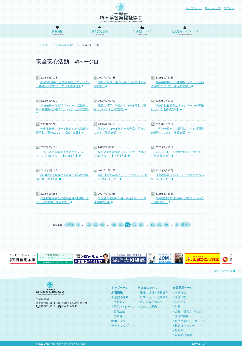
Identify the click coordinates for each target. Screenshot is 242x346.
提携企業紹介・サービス (190, 320)
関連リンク (118, 320)
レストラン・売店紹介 (154, 297)
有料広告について (223, 271)
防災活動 (119, 311)
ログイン (229, 8)
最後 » (185, 224)
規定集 (179, 330)
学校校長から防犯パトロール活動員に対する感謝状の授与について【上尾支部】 (63, 107)
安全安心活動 (100, 32)
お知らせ (180, 292)
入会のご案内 (148, 306)
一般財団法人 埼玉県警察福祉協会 (67, 344)
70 (166, 224)
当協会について (142, 32)
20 (95, 224)
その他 (118, 316)
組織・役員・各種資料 (154, 292)
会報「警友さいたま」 (189, 311)
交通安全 (119, 301)
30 (102, 224)
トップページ (194, 8)
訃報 (178, 306)
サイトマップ (213, 8)
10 (89, 224)
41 (134, 224)
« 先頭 (70, 224)
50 (152, 224)
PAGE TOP (200, 344)
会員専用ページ (183, 287)
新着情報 (57, 32)
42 (141, 224)
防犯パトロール (123, 306)
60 (159, 224)
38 (114, 224)
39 (120, 224)
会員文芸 (180, 301)
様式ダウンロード (186, 325)
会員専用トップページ (184, 32)
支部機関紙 (182, 316)
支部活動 (180, 297)
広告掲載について (151, 301)
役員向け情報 (183, 335)
